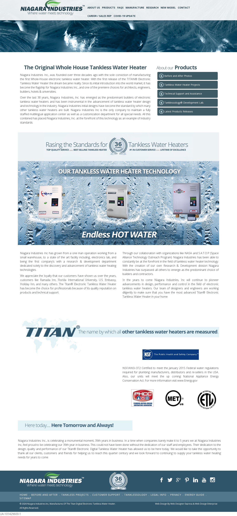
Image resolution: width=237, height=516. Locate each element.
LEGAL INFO (159, 494)
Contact (184, 7)
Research (152, 7)
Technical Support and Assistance (183, 93)
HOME (24, 494)
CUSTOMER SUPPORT (106, 494)
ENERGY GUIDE (194, 494)
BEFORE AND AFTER (44, 494)
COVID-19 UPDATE (125, 16)
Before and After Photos (178, 75)
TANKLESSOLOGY (135, 494)
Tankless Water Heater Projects (182, 84)
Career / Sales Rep (99, 16)
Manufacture (135, 7)
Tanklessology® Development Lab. (184, 102)
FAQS (120, 7)
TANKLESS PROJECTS (75, 494)
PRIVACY (175, 494)
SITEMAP (25, 498)
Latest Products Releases (178, 111)
